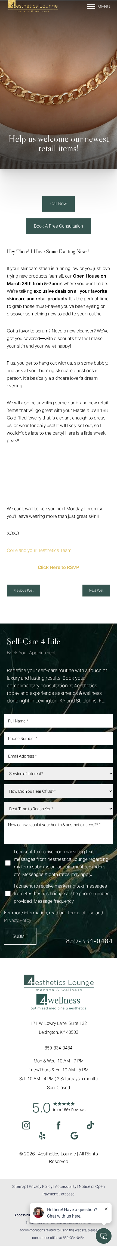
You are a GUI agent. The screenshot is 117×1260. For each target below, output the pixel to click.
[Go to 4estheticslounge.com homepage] (33, 6)
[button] (91, 6)
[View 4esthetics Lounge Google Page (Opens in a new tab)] (75, 1137)
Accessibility (65, 1186)
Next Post (96, 590)
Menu (103, 6)
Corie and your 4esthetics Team (39, 550)
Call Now (58, 203)
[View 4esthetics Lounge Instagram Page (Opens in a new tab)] (26, 1126)
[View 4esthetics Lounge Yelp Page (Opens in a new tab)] (42, 1137)
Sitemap (19, 1186)
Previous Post (23, 590)
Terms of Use (80, 913)
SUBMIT (20, 936)
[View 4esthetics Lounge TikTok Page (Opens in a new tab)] (91, 1126)
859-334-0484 (89, 941)
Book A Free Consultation (58, 226)
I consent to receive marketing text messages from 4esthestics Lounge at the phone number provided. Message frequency (61, 893)
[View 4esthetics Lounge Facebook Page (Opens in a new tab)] (58, 1126)
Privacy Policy (17, 920)
